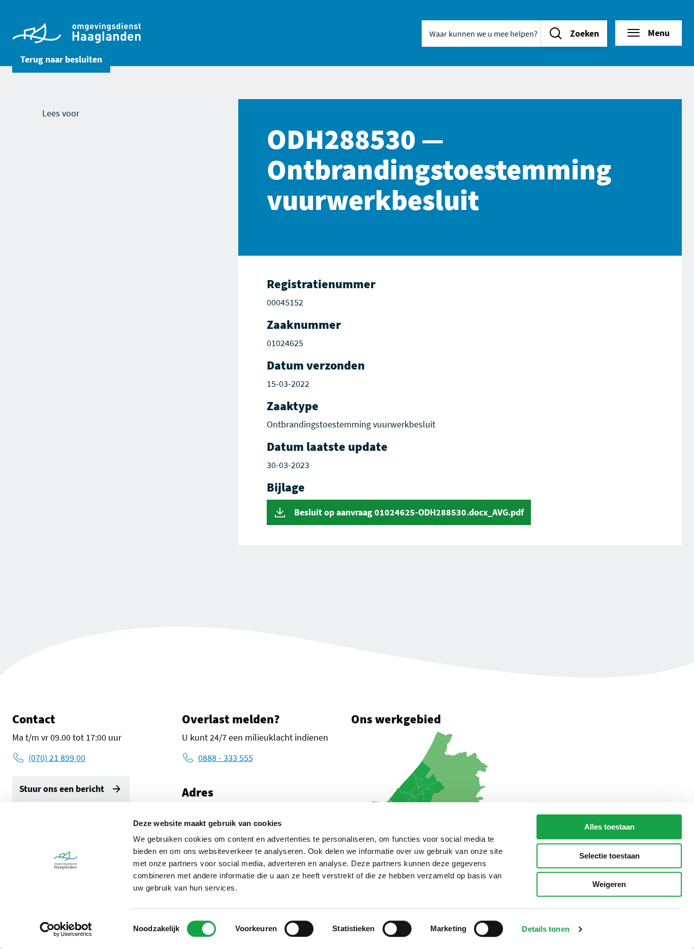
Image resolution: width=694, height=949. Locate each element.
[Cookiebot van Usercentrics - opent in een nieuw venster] (65, 929)
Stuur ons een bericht (61, 788)
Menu (659, 33)
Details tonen (545, 929)
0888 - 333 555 (225, 757)
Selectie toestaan (609, 855)
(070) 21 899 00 (56, 757)
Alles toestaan (609, 826)
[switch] (299, 929)
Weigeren (609, 884)
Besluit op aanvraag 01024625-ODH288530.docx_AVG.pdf (408, 512)
